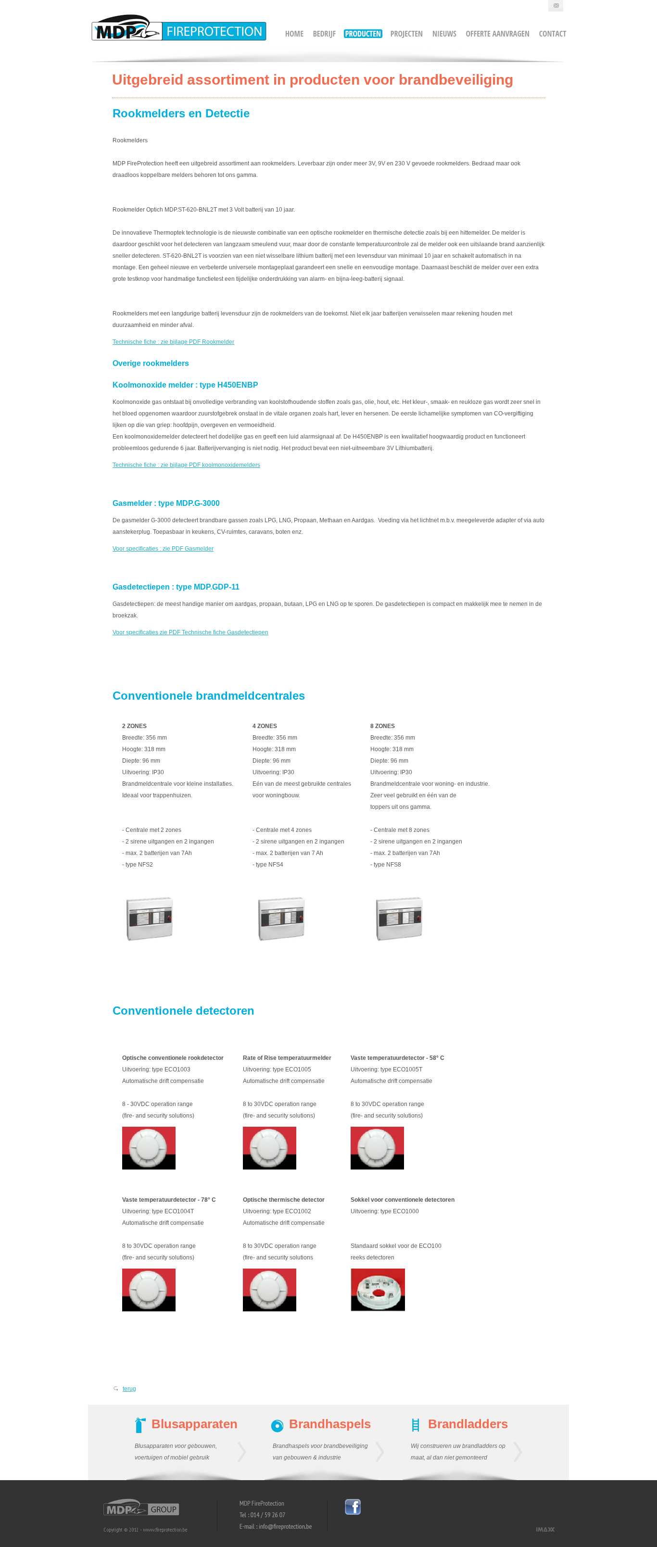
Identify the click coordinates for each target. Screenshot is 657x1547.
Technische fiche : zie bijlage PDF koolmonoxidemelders (186, 465)
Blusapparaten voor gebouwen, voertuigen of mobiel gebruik (176, 1452)
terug (129, 1388)
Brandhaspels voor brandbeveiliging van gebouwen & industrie (320, 1452)
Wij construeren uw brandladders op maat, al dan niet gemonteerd (458, 1452)
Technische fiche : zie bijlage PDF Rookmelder (173, 342)
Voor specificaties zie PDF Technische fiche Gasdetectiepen (190, 632)
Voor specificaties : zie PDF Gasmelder (163, 548)
